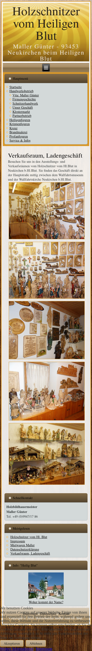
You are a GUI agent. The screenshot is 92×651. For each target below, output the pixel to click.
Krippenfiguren (19, 124)
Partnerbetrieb (22, 115)
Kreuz (13, 128)
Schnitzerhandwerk (25, 103)
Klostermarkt (21, 111)
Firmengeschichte (24, 99)
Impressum (44, 649)
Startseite (15, 87)
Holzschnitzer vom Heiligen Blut (46, 22)
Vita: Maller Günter (26, 95)
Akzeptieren (12, 643)
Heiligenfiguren (19, 120)
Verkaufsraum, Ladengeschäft (45, 155)
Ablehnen (35, 643)
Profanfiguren (18, 136)
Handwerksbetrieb (21, 91)
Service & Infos (19, 140)
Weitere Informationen (16, 649)
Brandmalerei (18, 132)
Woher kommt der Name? (46, 602)
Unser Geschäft (23, 107)
